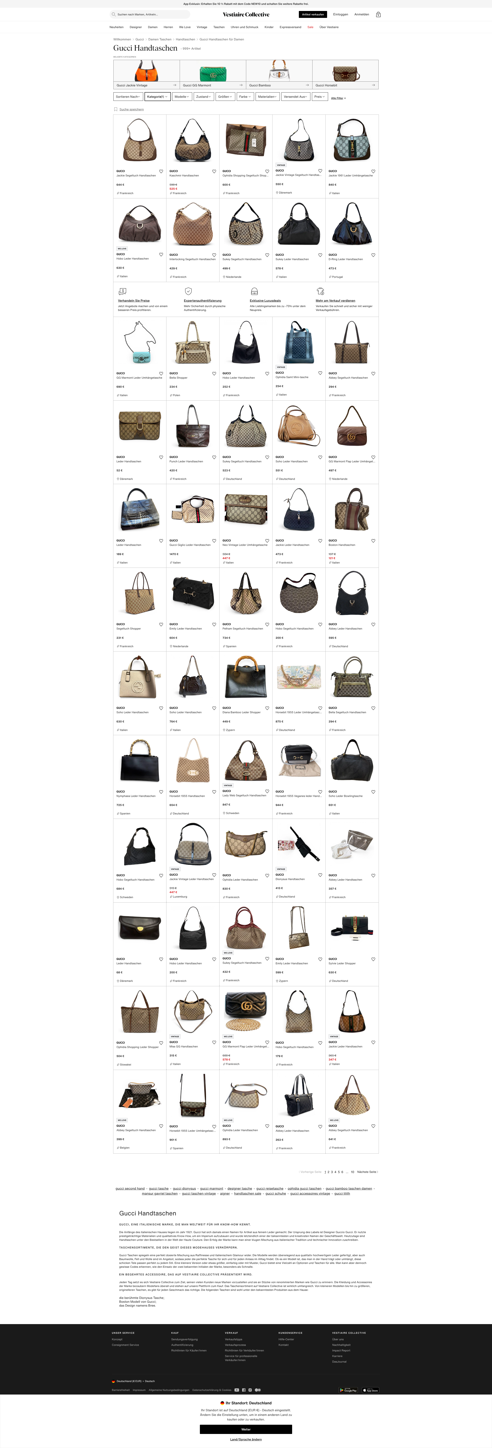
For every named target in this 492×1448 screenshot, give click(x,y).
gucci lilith (342, 1193)
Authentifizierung (182, 1345)
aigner (225, 1193)
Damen (153, 27)
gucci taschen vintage (199, 1193)
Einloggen (340, 14)
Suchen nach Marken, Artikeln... (138, 14)
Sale (310, 27)
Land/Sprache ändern (246, 1439)
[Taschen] (227, 27)
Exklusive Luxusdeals (265, 300)
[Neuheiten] (126, 27)
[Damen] (160, 27)
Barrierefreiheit (121, 1390)
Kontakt (284, 1345)
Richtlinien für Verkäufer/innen (244, 1351)
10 (352, 1172)
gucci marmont (211, 1188)
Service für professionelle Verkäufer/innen (241, 1358)
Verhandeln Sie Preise (134, 300)
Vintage (202, 27)
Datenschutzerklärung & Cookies (211, 1390)
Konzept (117, 1339)
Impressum (139, 1390)
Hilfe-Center (286, 1339)
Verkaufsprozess (235, 1345)
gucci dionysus (184, 1188)
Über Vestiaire (329, 27)
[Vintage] (210, 27)
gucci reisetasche (269, 1188)
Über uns (338, 1339)
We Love (185, 27)
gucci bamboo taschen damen (349, 1188)
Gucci (139, 39)
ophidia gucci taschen (305, 1188)
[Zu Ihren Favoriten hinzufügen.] (161, 171)
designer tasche (240, 1188)
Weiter (246, 1429)
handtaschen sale (247, 1193)
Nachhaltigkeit (341, 1345)
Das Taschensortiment (239, 1286)
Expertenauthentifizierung (203, 300)
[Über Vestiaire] (341, 27)
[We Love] (193, 27)
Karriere (337, 1356)
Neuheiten (117, 27)
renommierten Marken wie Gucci (296, 1282)
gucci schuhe (276, 1193)
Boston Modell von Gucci (137, 1301)
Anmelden (361, 14)
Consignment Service (125, 1345)
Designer (136, 27)
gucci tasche (159, 1188)
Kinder (269, 27)
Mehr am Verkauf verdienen (335, 300)
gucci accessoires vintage (310, 1193)
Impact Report (341, 1351)
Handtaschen (185, 39)
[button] (378, 14)
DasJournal (339, 1362)
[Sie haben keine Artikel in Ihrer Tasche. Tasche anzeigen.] (378, 14)
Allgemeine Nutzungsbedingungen (169, 1390)
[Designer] (144, 27)
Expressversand (290, 27)
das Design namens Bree (137, 1305)
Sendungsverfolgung (184, 1339)
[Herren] (176, 27)
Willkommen (122, 39)
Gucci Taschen (128, 1255)
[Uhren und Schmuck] (261, 27)
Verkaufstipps (233, 1339)
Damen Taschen (159, 39)
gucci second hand (130, 1188)
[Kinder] (276, 27)
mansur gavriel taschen (160, 1193)
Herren (168, 27)
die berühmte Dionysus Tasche (141, 1297)
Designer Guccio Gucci (338, 1232)
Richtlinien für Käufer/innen (189, 1351)
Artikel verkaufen (313, 14)
